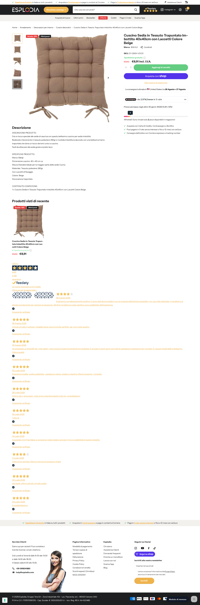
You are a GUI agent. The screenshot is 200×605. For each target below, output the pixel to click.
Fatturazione (78, 557)
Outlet (113, 18)
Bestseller (90, 18)
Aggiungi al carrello (161, 67)
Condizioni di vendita (81, 567)
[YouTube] (142, 548)
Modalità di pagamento (82, 546)
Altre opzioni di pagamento (155, 82)
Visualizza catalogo (55, 10)
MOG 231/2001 (79, 575)
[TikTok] (155, 548)
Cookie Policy (78, 564)
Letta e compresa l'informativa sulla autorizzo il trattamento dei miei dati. (156, 573)
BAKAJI (134, 47)
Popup (144, 57)
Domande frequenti (112, 553)
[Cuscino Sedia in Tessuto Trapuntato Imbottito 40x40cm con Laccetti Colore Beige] (28, 221)
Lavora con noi (110, 560)
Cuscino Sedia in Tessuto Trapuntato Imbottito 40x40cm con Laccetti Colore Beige (27, 244)
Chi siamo (108, 546)
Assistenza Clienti (111, 550)
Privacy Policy (78, 560)
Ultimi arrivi (78, 18)
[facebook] (148, 548)
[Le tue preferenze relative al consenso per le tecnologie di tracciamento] (4, 600)
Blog (105, 567)
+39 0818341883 (23, 568)
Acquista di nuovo (62, 18)
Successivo (44, 295)
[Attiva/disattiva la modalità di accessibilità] (186, 2)
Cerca (136, 9)
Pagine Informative (81, 542)
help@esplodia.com (25, 572)
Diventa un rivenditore (113, 557)
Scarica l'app (140, 18)
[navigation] (17, 38)
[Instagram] (135, 548)
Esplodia (107, 542)
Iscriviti (144, 580)
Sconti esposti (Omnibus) (84, 571)
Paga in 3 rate (125, 18)
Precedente (21, 295)
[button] (131, 65)
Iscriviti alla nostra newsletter (148, 560)
